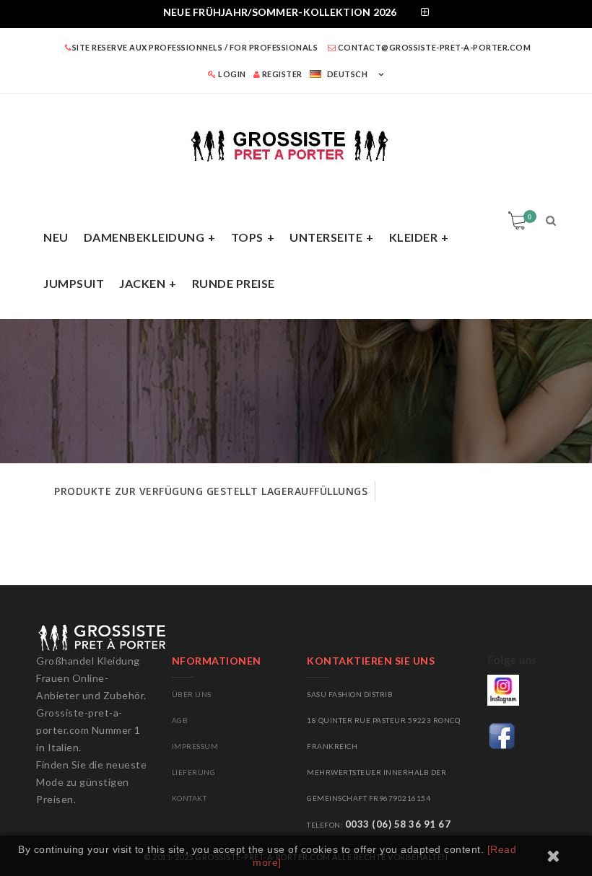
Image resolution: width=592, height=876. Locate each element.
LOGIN (231, 74)
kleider (413, 237)
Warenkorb (529, 216)
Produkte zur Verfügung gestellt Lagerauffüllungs (210, 491)
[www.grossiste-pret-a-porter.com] (296, 143)
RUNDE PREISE (233, 283)
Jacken (142, 283)
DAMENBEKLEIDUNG (144, 237)
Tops (247, 237)
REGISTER (281, 74)
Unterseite (326, 237)
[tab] (296, 14)
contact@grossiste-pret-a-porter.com (433, 47)
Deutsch (347, 74)
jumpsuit (73, 283)
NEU (56, 237)
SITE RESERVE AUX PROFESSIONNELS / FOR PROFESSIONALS (195, 47)
